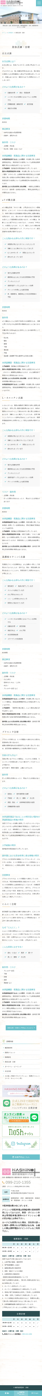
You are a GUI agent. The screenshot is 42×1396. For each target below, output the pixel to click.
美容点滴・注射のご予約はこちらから (20, 1028)
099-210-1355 (18, 1182)
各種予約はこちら (21, 1393)
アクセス (35, 1393)
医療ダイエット (10, 1052)
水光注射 (8, 1071)
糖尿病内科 (8, 1048)
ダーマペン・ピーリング (13, 1066)
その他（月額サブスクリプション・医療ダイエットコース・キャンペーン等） (22, 1077)
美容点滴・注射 (10, 1062)
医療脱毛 (8, 1057)
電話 (7, 1393)
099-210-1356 (27, 1334)
